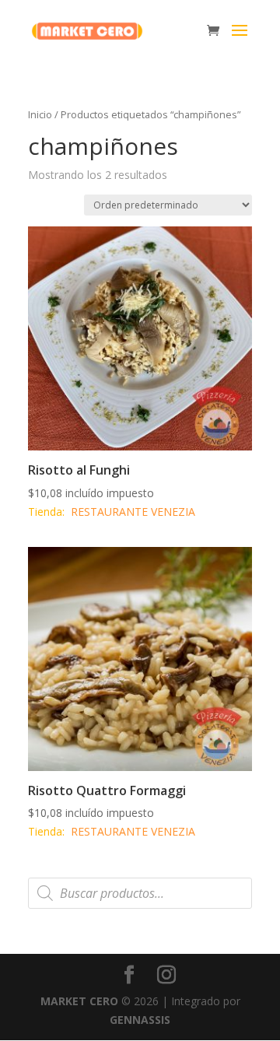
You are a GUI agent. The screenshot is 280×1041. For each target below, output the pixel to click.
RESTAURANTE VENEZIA (133, 511)
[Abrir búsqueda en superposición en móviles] (140, 893)
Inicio (40, 114)
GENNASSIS (140, 1019)
